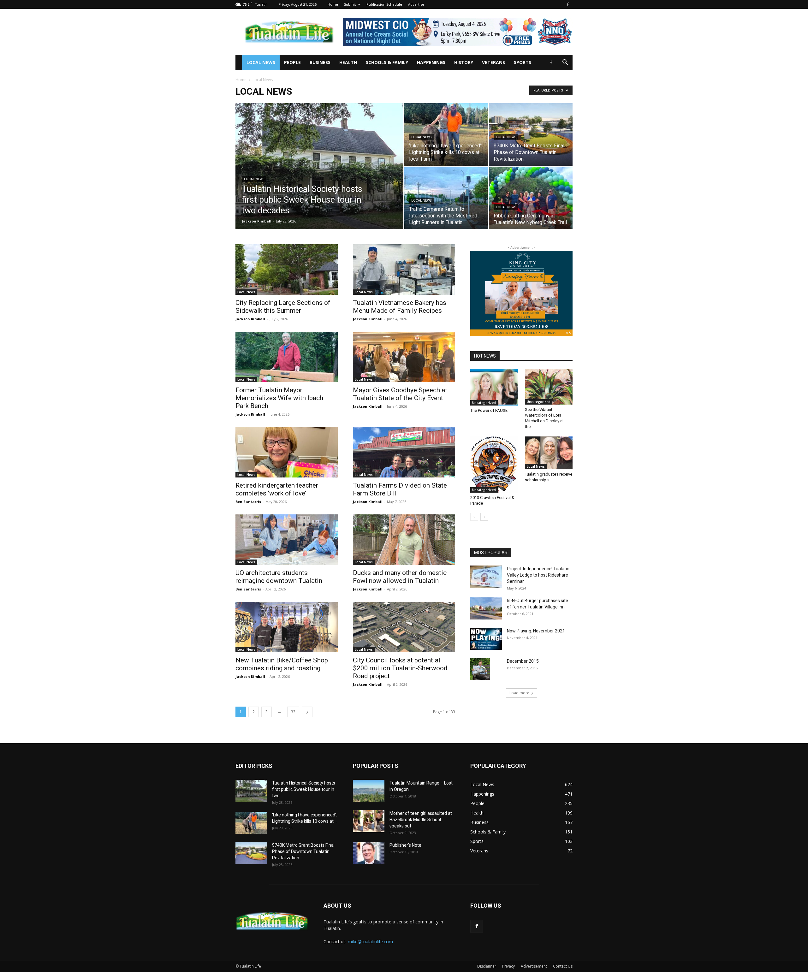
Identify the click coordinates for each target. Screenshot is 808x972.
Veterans (493, 62)
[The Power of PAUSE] (494, 387)
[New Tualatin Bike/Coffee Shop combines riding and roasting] (286, 627)
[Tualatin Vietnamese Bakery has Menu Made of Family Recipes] (404, 269)
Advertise (416, 4)
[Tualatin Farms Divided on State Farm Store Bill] (404, 452)
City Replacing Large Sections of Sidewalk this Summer (282, 306)
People (292, 62)
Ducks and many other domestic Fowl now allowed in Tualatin (400, 576)
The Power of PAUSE (489, 410)
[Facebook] (568, 4)
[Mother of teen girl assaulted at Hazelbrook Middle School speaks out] (368, 821)
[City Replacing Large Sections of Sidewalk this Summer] (286, 269)
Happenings (431, 62)
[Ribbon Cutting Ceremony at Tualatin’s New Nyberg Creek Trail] (531, 198)
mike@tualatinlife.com (370, 942)
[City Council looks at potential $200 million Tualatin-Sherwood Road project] (404, 627)
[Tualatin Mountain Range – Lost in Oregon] (368, 791)
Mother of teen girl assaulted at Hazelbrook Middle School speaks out (420, 819)
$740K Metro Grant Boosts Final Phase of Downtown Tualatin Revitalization (303, 851)
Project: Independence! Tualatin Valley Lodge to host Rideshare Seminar (538, 575)
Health (348, 62)
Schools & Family (387, 62)
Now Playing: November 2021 (536, 630)
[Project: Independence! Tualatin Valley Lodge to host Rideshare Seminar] (486, 577)
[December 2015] (480, 669)
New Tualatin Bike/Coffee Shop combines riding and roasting (281, 664)
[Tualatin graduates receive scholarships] (549, 452)
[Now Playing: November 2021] (486, 639)
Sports (522, 62)
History (463, 62)
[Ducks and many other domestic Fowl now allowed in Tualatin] (404, 539)
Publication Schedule (384, 4)
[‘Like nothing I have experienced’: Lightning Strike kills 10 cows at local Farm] (446, 134)
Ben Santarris (248, 501)
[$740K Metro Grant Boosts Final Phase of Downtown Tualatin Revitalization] (531, 134)
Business (320, 62)
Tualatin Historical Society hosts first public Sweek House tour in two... (303, 789)
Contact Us (563, 966)
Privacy (508, 966)
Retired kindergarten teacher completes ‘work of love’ (276, 489)
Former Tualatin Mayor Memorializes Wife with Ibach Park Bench (279, 398)
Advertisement (534, 966)
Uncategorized (484, 402)
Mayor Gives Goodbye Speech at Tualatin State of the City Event (400, 394)
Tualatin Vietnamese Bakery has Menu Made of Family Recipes (399, 306)
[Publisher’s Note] (368, 853)
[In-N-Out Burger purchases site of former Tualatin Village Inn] (486, 608)
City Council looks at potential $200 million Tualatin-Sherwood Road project (400, 668)
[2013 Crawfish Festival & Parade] (494, 464)
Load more (519, 693)
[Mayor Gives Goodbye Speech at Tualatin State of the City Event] (404, 357)
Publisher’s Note (405, 845)
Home (333, 4)
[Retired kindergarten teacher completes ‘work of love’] (286, 452)
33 (293, 711)
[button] (565, 63)
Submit (350, 4)
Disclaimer (486, 966)
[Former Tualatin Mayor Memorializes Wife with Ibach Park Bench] (286, 357)
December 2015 (523, 661)
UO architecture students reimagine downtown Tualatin (278, 576)
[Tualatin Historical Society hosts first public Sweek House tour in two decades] (319, 176)
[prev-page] (474, 517)
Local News (261, 62)
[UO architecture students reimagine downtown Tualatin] (286, 539)
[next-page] (307, 712)
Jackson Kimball (256, 221)
